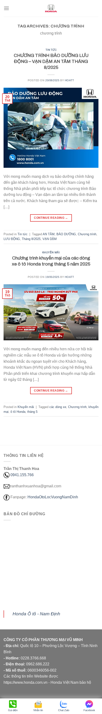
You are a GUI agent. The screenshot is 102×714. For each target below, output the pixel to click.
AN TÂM (49, 234)
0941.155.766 (22, 475)
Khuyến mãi (51, 252)
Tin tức (51, 49)
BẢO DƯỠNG (66, 234)
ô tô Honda (17, 411)
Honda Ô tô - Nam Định (36, 613)
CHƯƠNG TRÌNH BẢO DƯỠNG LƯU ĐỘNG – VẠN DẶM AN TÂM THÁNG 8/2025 (51, 61)
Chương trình (87, 234)
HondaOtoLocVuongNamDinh (53, 497)
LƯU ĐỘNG (12, 239)
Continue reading (51, 217)
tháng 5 (32, 411)
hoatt (69, 80)
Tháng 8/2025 (31, 239)
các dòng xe (57, 407)
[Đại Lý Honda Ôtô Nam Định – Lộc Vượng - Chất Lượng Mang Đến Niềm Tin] (51, 8)
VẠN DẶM (49, 239)
